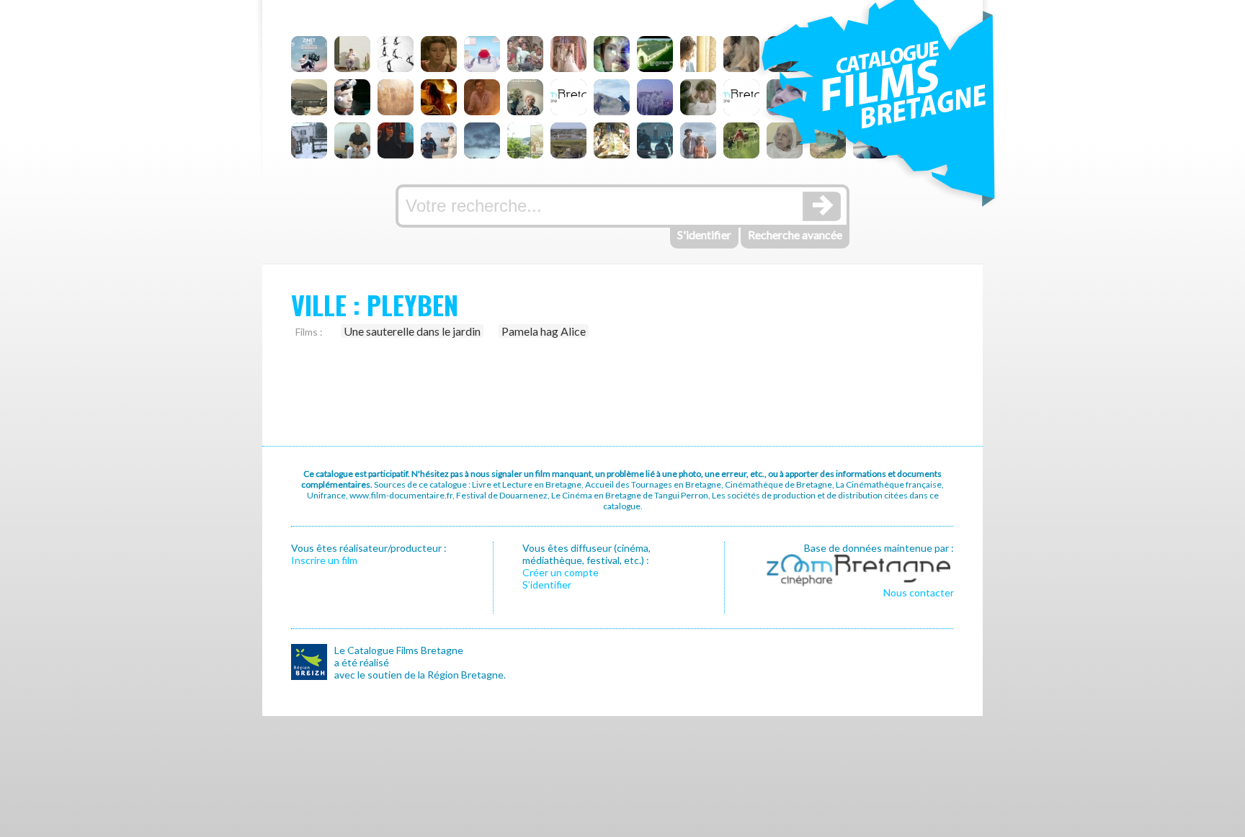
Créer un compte (560, 572)
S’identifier (546, 584)
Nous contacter (918, 592)
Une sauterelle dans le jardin (412, 331)
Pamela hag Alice (543, 331)
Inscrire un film (324, 560)
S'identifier (704, 234)
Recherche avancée (795, 234)
